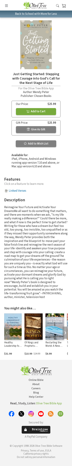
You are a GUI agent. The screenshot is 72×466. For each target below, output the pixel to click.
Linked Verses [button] (17, 191)
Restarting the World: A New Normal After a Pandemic (53, 347)
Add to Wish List (37, 144)
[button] (57, 6)
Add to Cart (37, 111)
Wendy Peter (41, 92)
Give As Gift (38, 129)
